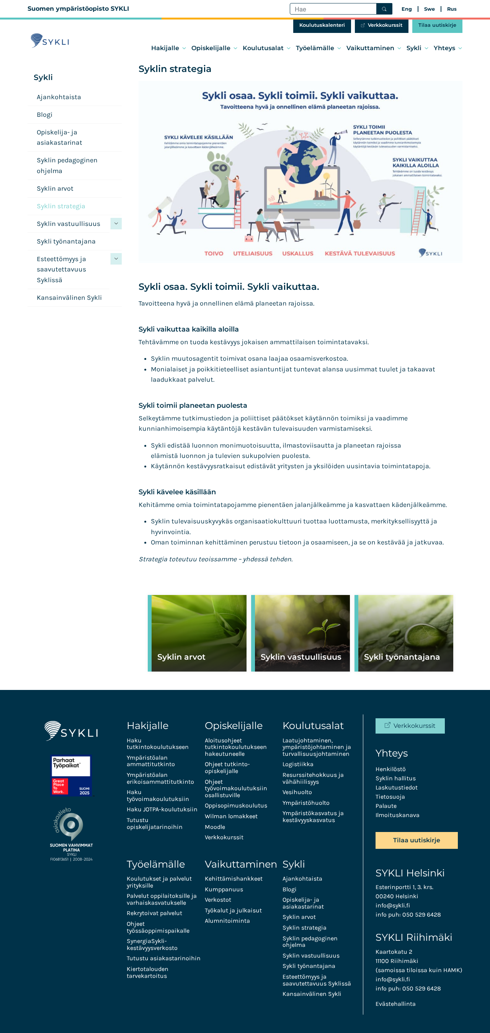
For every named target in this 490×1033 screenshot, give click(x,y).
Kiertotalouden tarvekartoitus (147, 972)
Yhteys (444, 48)
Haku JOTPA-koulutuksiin (162, 809)
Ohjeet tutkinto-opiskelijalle (227, 767)
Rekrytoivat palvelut (154, 913)
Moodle (215, 826)
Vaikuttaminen (370, 48)
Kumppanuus (224, 889)
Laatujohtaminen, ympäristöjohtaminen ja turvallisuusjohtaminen (317, 747)
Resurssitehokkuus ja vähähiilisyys (313, 778)
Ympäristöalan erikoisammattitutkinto (160, 778)
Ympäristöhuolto (306, 802)
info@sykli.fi (393, 905)
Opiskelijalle (210, 48)
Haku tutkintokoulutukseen (158, 744)
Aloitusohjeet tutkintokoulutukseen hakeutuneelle (236, 747)
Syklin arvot (55, 188)
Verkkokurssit (385, 25)
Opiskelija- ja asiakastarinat (59, 137)
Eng (407, 9)
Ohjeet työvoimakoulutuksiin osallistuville (236, 788)
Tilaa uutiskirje (437, 25)
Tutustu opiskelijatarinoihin (155, 823)
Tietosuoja (390, 796)
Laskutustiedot (397, 787)
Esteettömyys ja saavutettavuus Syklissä (61, 269)
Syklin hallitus (396, 778)
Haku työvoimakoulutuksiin (158, 795)
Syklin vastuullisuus (68, 223)
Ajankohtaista (59, 97)
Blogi (44, 114)
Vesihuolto (297, 792)
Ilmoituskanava (398, 815)
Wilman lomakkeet (231, 816)
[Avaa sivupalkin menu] (116, 223)
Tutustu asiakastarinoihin (164, 958)
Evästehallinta (396, 1003)
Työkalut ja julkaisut (233, 910)
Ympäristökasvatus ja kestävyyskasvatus (313, 816)
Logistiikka (298, 764)
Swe (429, 9)
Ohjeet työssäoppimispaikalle (158, 927)
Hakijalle (165, 48)
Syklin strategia (61, 206)
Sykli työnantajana (66, 241)
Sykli (414, 48)
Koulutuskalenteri (322, 25)
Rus (452, 9)
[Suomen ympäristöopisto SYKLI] (50, 40)
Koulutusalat (263, 48)
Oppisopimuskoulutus (236, 805)
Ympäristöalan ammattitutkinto (151, 761)
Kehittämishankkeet (234, 878)
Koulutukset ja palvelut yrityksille (159, 882)
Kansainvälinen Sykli (69, 297)
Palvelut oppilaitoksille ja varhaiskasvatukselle (162, 899)
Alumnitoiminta (227, 920)
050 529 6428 (421, 914)
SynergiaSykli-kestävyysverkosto (152, 944)
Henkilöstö (391, 769)
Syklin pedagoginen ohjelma (67, 165)
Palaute (386, 805)
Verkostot (218, 899)
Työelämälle (315, 48)
